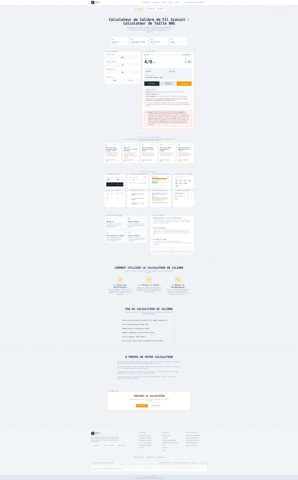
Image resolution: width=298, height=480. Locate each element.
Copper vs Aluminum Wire (192, 437)
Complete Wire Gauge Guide (193, 435)
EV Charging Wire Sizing (192, 440)
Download (185, 83)
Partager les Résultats (169, 83)
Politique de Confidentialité (181, 462)
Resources (165, 447)
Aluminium (130, 80)
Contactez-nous (192, 2)
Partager (142, 405)
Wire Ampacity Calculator (145, 440)
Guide (170, 2)
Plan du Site (203, 462)
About (164, 450)
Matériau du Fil (110, 77)
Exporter (152, 83)
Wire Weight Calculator (145, 445)
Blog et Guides (166, 435)
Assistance (156, 405)
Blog (164, 2)
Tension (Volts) (110, 54)
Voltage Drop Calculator (145, 437)
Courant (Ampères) (111, 61)
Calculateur (146, 2)
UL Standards (160, 457)
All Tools (141, 447)
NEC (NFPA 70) (150, 457)
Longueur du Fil (110, 69)
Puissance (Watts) (110, 177)
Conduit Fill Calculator (145, 442)
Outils (177, 2)
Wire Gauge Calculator (144, 435)
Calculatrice (140, 8)
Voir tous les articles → (192, 445)
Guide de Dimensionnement (169, 440)
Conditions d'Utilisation (165, 462)
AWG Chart (165, 437)
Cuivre (114, 80)
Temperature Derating (191, 442)
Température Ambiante (133, 177)
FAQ (185, 2)
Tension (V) (118, 177)
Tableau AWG (156, 2)
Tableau (161, 8)
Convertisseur (151, 8)
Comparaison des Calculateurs (170, 442)
